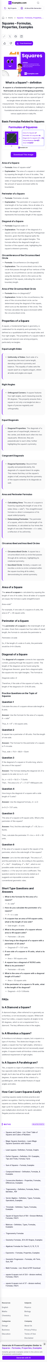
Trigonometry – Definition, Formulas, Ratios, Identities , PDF (22, 1190)
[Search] (38, 3)
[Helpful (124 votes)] (5, 43)
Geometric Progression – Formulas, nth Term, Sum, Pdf (23, 1260)
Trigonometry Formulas (15, 1233)
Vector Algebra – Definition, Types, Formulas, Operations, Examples (23, 1199)
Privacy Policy (30, 1330)
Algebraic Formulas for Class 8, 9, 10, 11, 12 (22, 1246)
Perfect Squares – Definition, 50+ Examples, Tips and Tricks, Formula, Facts (23, 1157)
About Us (28, 1326)
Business (6, 1330)
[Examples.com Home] (17, 2)
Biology (27, 1311)
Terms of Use (30, 1334)
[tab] (10, 8)
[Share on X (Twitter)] (10, 36)
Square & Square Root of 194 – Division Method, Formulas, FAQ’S (24, 1217)
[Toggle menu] (5, 2)
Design (5, 1326)
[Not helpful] (10, 43)
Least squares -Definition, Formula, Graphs (22, 1150)
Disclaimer (29, 1338)
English (5, 1307)
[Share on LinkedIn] (21, 36)
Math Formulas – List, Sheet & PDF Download (23, 1268)
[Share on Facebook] (15, 36)
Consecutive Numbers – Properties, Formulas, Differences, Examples (23, 1182)
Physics (27, 1307)
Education (6, 1334)
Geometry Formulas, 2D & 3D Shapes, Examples (24, 1240)
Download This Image (23, 154)
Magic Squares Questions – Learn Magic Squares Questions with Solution (21, 1142)
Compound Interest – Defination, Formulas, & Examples (23, 1173)
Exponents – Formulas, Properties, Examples (23, 1253)
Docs (26, 1315)
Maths (10, 18)
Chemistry (6, 1315)
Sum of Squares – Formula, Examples (20, 1165)
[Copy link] (4, 36)
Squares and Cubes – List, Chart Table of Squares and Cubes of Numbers (22, 1133)
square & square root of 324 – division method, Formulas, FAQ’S (24, 1276)
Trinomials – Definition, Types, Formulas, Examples (21, 1208)
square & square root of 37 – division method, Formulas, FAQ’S (23, 1284)
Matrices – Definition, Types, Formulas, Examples (21, 1226)
